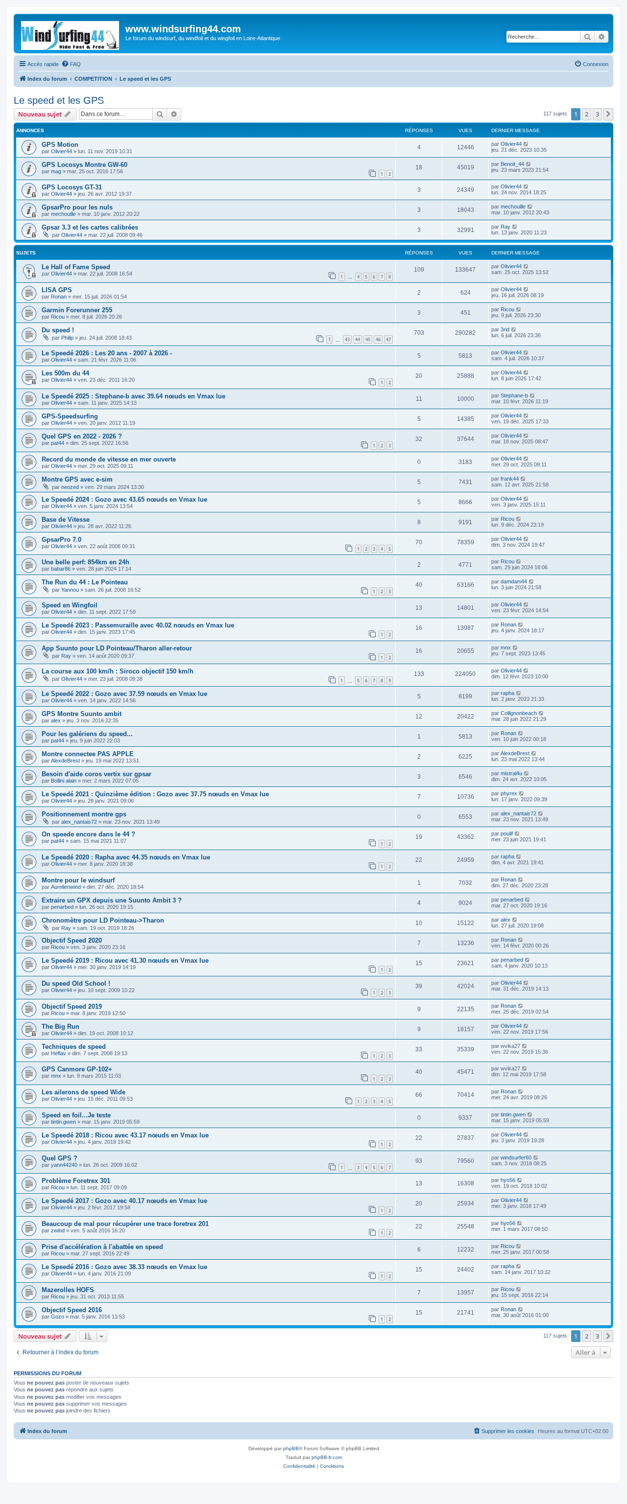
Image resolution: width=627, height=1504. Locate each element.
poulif (507, 833)
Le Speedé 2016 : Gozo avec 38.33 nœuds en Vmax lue (124, 1267)
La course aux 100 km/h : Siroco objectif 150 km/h (117, 671)
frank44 (510, 479)
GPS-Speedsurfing (70, 416)
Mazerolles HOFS (68, 1290)
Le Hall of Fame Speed (76, 267)
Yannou (70, 590)
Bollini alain (63, 781)
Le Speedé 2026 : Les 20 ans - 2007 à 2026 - (107, 353)
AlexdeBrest (65, 761)
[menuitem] (71, 64)
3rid (505, 329)
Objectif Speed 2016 (72, 1310)
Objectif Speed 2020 (72, 940)
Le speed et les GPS (59, 100)
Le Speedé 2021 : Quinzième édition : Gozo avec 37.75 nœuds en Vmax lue (155, 794)
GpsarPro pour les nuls (77, 207)
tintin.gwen (63, 1122)
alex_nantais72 (79, 822)
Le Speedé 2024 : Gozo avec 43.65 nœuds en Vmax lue (124, 499)
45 (367, 339)
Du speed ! (58, 330)
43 (347, 339)
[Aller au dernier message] (526, 144)
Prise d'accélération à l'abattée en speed (102, 1246)
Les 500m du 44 (65, 373)
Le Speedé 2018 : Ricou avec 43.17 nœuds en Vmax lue (125, 1135)
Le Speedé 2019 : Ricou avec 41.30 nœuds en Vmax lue (125, 960)
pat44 (57, 443)
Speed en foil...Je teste (76, 1115)
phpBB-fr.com (327, 1457)
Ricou (58, 317)
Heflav (58, 1053)
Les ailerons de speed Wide (83, 1092)
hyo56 (508, 1180)
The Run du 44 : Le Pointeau (85, 582)
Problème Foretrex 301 (76, 1180)
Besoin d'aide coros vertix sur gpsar (96, 774)
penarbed (62, 907)
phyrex (509, 793)
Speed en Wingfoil (69, 605)
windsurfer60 (516, 1157)
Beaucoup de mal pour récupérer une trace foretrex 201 (125, 1223)
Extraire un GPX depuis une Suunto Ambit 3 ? (112, 900)
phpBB (291, 1448)
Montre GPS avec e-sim (77, 479)
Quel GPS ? (59, 1158)
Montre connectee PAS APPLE (88, 754)
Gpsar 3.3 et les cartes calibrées (90, 227)
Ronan (59, 297)
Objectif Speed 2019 (72, 1006)
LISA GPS (57, 290)
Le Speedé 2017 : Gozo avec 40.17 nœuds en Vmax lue (124, 1200)
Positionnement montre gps (84, 814)
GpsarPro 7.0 (61, 539)
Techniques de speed (74, 1046)
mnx (506, 647)
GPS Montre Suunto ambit (81, 713)
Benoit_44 (512, 164)
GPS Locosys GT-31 (72, 187)
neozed (70, 487)
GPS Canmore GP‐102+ (77, 1069)
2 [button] (586, 114)
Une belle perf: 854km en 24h (85, 562)
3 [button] (597, 114)
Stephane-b (514, 395)
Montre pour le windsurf (78, 880)
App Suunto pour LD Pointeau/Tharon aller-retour (117, 648)
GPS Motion (60, 144)
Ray (505, 227)
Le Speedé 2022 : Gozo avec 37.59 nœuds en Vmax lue (124, 693)
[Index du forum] (70, 33)
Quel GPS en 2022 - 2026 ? (82, 436)
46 (378, 339)
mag (56, 171)
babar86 (61, 569)
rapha (507, 693)
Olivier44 (61, 151)
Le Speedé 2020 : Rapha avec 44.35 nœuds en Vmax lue (126, 857)
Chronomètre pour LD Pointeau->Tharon (103, 920)
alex (56, 720)
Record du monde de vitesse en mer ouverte (109, 459)
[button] (608, 114)
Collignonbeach (519, 713)
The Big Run (60, 1026)
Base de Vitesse (66, 519)
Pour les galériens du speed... (87, 734)
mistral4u (511, 773)
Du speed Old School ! (76, 983)
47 (388, 339)
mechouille (63, 214)
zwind (58, 1230)
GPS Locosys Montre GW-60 (84, 164)
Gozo (57, 1316)
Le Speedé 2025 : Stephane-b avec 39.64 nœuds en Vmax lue (133, 396)
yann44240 (64, 1165)
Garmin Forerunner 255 (77, 310)
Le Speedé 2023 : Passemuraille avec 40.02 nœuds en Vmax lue (138, 625)
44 (357, 339)
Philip (67, 338)
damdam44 (514, 581)
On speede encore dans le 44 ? (88, 834)
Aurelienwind (66, 887)
